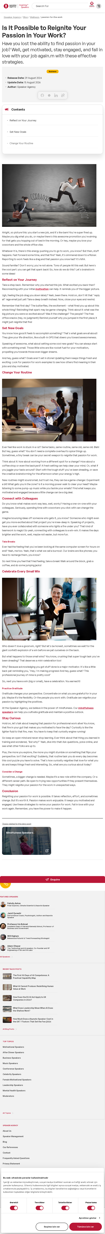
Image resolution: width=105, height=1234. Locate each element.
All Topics (7, 1113)
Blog (25, 17)
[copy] (63, 95)
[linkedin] (56, 95)
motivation (42, 288)
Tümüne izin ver (85, 1226)
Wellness (34, 17)
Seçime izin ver (52, 1226)
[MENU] (98, 6)
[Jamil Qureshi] (3, 917)
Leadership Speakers (13, 1085)
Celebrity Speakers (12, 1074)
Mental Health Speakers (14, 1090)
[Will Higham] (3, 939)
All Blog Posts (8, 1029)
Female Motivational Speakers (17, 1079)
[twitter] (49, 95)
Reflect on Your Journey (23, 120)
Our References (10, 1147)
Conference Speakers (13, 1069)
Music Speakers (10, 1063)
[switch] (39, 1208)
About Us (7, 1131)
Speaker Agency (12, 17)
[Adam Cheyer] (3, 950)
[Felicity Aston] (3, 907)
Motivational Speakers (13, 1047)
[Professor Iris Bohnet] (3, 928)
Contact (6, 1153)
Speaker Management (13, 1136)
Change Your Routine (21, 143)
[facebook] (42, 95)
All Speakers (5, 957)
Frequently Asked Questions (16, 1158)
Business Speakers (12, 1058)
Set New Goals (18, 131)
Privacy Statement (11, 1163)
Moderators (8, 1096)
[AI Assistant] (92, 4)
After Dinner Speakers (13, 1052)
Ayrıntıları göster (88, 1218)
